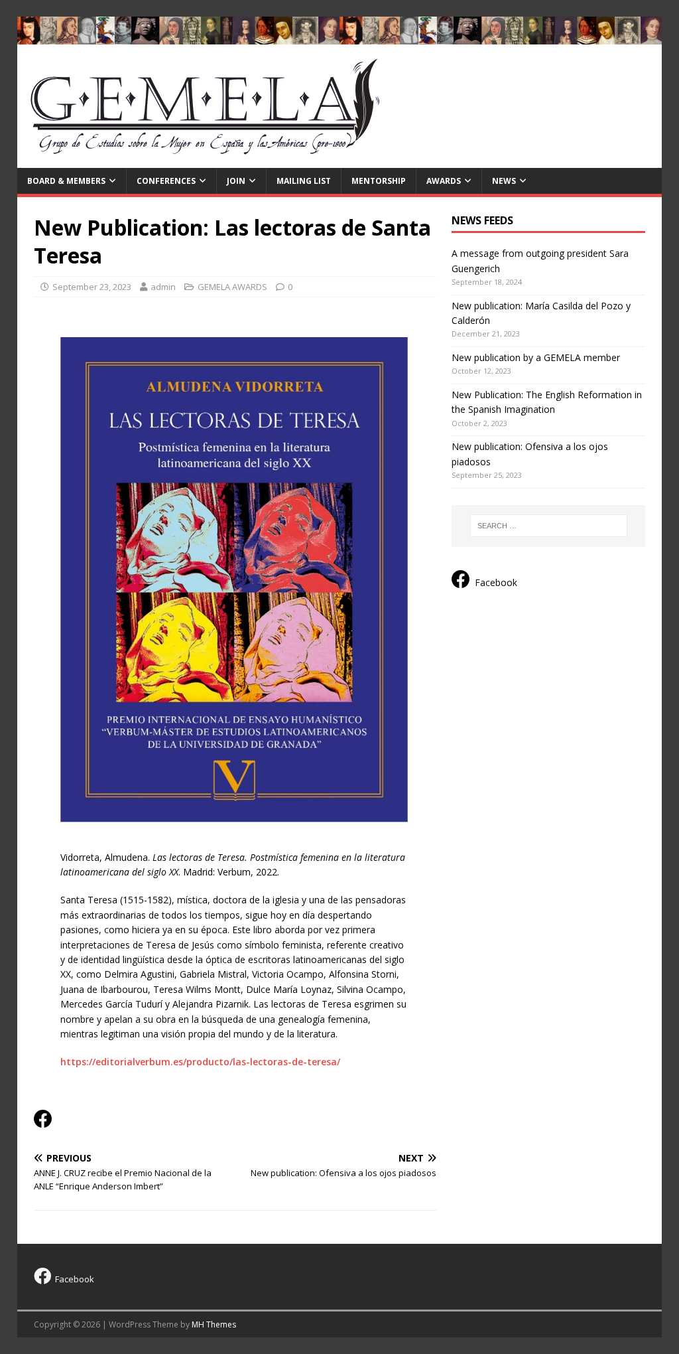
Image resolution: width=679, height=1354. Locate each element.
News (504, 181)
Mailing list (304, 181)
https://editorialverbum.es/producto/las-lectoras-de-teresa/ (200, 1061)
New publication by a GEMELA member (536, 357)
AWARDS (443, 181)
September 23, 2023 (91, 287)
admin (163, 287)
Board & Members (66, 181)
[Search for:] (549, 525)
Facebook (496, 582)
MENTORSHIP (378, 181)
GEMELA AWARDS (232, 287)
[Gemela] (339, 37)
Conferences (166, 181)
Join (236, 181)
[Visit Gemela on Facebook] (43, 1122)
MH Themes (214, 1324)
